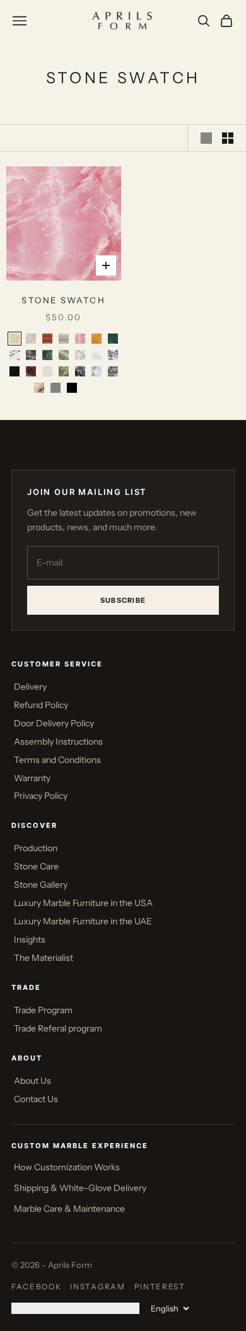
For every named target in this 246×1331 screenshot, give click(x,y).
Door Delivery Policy (54, 723)
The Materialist (43, 957)
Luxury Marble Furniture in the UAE (83, 921)
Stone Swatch (63, 300)
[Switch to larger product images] (206, 138)
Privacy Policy (40, 795)
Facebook (36, 1286)
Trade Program (43, 1010)
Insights (29, 939)
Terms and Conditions (57, 759)
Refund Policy (41, 705)
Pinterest (159, 1286)
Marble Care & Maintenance (69, 1208)
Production (35, 848)
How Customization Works (67, 1167)
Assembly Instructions (58, 741)
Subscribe (123, 600)
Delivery (30, 686)
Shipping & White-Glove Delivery (80, 1188)
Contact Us (36, 1099)
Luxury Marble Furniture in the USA (83, 903)
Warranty (32, 778)
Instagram (97, 1286)
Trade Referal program (58, 1028)
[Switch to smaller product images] (227, 138)
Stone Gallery (40, 884)
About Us (32, 1080)
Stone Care (36, 866)
